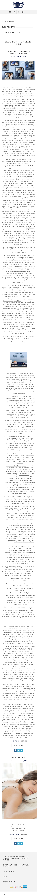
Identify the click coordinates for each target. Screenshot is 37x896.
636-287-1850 (18, 830)
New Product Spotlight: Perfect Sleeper (18, 52)
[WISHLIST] (18, 12)
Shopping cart (23, 12)
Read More (18, 745)
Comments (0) (14, 741)
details (24, 741)
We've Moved (18, 758)
